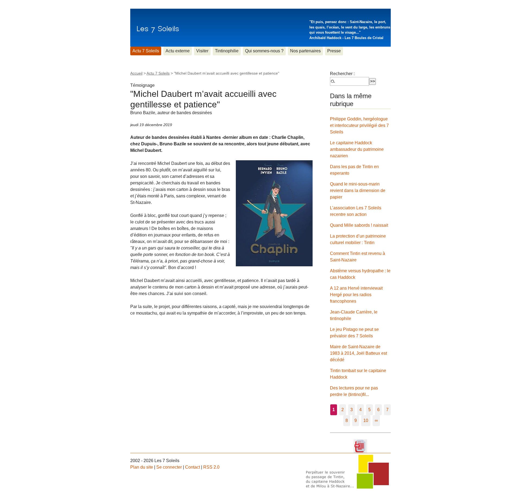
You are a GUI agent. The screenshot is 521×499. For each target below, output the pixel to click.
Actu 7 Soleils (145, 51)
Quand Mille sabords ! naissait (359, 225)
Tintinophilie (227, 51)
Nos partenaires (305, 51)
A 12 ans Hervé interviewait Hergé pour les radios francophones (356, 294)
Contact (192, 467)
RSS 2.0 (211, 467)
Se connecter (169, 467)
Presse (334, 51)
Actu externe (178, 51)
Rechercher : (342, 73)
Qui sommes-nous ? (264, 51)
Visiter (202, 51)
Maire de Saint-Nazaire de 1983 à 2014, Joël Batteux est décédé (358, 353)
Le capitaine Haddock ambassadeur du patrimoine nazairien (357, 149)
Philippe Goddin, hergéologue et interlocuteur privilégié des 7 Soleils (359, 125)
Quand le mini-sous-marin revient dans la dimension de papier (357, 190)
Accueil (136, 73)
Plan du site (141, 467)
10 (365, 420)
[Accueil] (158, 28)
